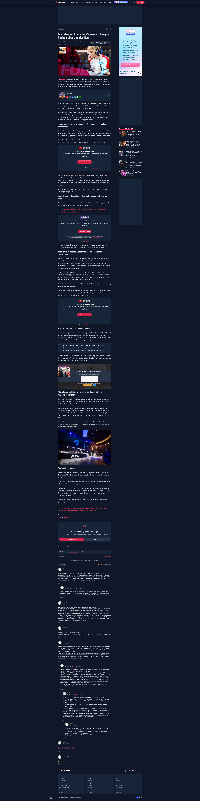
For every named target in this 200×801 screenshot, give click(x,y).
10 (105, 29)
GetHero (118, 783)
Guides (110, 2)
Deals (105, 2)
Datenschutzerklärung (95, 237)
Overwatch (63, 79)
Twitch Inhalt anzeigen (84, 231)
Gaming (83, 2)
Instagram (90, 783)
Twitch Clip (66, 517)
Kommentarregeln (73, 552)
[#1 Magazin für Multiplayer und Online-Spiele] (61, 2)
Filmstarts (118, 790)
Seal (72, 666)
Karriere (61, 792)
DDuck (75, 694)
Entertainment (89, 2)
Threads (90, 785)
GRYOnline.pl (119, 785)
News (72, 2)
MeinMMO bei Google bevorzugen (101, 43)
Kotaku (60, 517)
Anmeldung (140, 2)
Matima (73, 588)
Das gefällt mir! (73, 539)
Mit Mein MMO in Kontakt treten (67, 790)
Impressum (62, 780)
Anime (96, 2)
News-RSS (90, 790)
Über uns (61, 778)
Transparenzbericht (64, 787)
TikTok (89, 778)
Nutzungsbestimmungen (65, 783)
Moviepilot (118, 792)
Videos (77, 2)
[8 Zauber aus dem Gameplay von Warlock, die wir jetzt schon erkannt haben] (122, 173)
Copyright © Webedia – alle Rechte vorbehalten (69, 797)
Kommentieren (97, 539)
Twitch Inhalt (86, 241)
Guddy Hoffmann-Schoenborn (67, 41)
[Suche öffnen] (134, 2)
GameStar (118, 778)
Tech (101, 2)
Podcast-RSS (91, 792)
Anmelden (108, 556)
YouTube (90, 787)
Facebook (90, 780)
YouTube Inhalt (86, 171)
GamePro (118, 780)
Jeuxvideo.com (119, 787)
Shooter (68, 95)
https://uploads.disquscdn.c (66, 747)
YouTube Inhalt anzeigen (84, 162)
